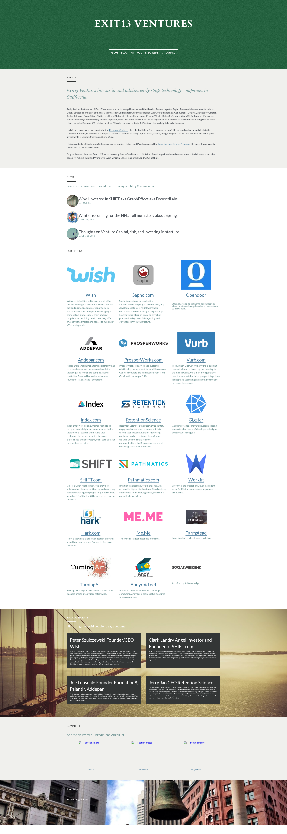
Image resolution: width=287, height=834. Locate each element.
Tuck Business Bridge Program (174, 143)
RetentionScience (143, 419)
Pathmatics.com (143, 479)
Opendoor (196, 295)
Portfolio (136, 52)
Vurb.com (196, 359)
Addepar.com (91, 359)
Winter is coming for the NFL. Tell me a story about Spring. (128, 215)
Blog (124, 52)
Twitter (91, 769)
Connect (171, 52)
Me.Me (143, 532)
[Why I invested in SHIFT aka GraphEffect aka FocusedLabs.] (73, 201)
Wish (91, 295)
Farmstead (196, 532)
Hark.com (90, 532)
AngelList (196, 769)
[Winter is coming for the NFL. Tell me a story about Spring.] (73, 217)
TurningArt (91, 584)
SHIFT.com (91, 479)
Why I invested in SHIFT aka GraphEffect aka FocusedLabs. (128, 199)
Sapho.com (143, 295)
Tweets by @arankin (77, 799)
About (114, 52)
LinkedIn (143, 769)
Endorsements (154, 52)
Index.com (91, 419)
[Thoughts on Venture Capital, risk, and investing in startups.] (73, 234)
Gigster (196, 419)
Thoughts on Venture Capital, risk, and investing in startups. (129, 231)
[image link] (91, 753)
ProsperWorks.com (143, 359)
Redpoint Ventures (118, 129)
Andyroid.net (143, 584)
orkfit (198, 479)
